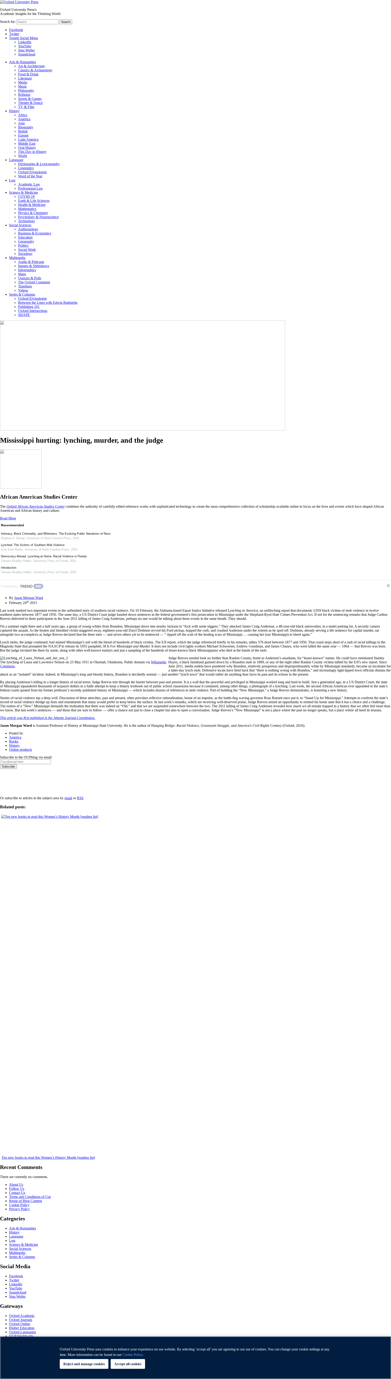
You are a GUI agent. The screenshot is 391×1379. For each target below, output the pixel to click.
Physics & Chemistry (33, 213)
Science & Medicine (23, 192)
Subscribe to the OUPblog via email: (26, 757)
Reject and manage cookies (84, 1364)
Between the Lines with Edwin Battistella (47, 302)
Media (22, 82)
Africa (22, 115)
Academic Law (29, 184)
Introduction (8, 567)
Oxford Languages (22, 1332)
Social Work (27, 249)
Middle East (26, 143)
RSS (80, 798)
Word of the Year (30, 176)
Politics (23, 245)
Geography (26, 241)
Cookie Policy (19, 1205)
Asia (21, 123)
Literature (25, 78)
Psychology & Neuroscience (38, 217)
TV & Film (26, 107)
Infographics (27, 270)
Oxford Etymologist (32, 172)
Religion (24, 95)
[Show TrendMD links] (388, 585)
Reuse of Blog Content (25, 1201)
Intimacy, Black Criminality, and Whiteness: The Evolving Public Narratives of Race (55, 533)
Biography (25, 127)
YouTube (24, 46)
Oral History (27, 148)
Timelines (25, 286)
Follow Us (16, 1189)
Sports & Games (30, 99)
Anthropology (28, 229)
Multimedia (17, 258)
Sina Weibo (26, 50)
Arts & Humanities (22, 62)
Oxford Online (19, 1324)
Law (12, 180)
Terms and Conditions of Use (30, 1197)
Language (16, 160)
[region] (195, 1357)
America (24, 119)
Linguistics (26, 168)
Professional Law (30, 188)
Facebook (16, 30)
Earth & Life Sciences (34, 201)
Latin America (28, 139)
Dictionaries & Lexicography (39, 164)
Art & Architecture (31, 66)
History (14, 111)
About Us (16, 1184)
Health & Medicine (31, 205)
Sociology (25, 254)
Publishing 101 (29, 307)
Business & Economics (34, 233)
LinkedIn (24, 42)
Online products (20, 749)
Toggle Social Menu (23, 38)
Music (22, 86)
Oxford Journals (20, 1320)
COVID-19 (26, 196)
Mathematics (27, 209)
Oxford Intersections (32, 311)
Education (25, 237)
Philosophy (26, 90)
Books (13, 741)
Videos (23, 290)
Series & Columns (22, 294)
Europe (23, 135)
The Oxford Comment (34, 282)
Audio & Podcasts (31, 262)
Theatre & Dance (30, 103)
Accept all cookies (127, 1364)
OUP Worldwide (21, 1336)
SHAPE (24, 315)
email (68, 798)
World (22, 156)
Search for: (8, 22)
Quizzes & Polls (29, 278)
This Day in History (32, 152)
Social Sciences (20, 225)
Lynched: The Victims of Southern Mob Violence (32, 545)
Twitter (14, 34)
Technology (26, 221)
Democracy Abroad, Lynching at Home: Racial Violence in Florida (43, 556)
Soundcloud (26, 54)
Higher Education (21, 1328)
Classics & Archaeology (35, 70)
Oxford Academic (22, 1316)
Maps (22, 274)
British (23, 131)
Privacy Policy (13, 784)
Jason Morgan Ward (28, 598)
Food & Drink (28, 74)
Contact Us (17, 1193)
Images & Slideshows (33, 266)
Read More (8, 518)
